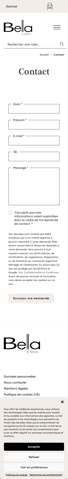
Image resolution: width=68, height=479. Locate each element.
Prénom (19, 120)
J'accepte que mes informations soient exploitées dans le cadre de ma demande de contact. (36, 218)
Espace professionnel (52, 6)
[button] (62, 402)
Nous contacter (15, 382)
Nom (17, 104)
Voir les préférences (34, 467)
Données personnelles (20, 376)
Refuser (34, 457)
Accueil (44, 54)
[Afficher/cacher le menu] (56, 27)
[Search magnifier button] (62, 44)
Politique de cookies (17, 474)
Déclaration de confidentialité (45, 474)
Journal (11, 6)
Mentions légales (16, 388)
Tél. (15, 152)
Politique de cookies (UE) (22, 394)
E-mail (18, 136)
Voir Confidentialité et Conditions (38, 272)
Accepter (34, 446)
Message (20, 168)
